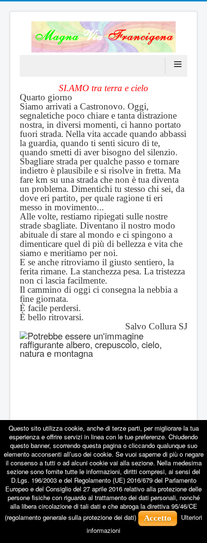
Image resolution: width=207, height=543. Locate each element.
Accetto (157, 518)
